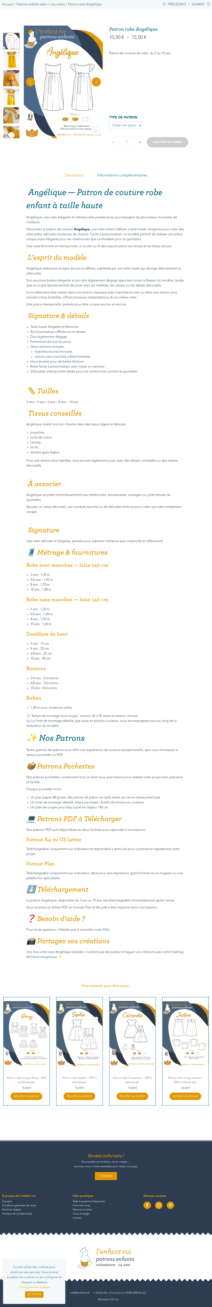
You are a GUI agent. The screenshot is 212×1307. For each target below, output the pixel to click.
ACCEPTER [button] (34, 1294)
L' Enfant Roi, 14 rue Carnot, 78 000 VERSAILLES (120, 1293)
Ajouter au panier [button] (26, 1096)
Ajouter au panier (167, 142)
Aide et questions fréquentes (89, 1201)
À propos (7, 1201)
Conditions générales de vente (19, 1205)
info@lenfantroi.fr (80, 1293)
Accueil (7, 4)
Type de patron (123, 117)
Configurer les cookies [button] (34, 1287)
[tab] (74, 175)
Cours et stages (81, 1214)
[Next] (96, 81)
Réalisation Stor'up (108, 1299)
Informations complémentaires (122, 175)
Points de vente (81, 1205)
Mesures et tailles (82, 1210)
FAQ (106, 930)
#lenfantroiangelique (41, 957)
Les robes (58, 4)
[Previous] (30, 81)
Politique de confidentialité (17, 1214)
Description (74, 175)
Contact (77, 1218)
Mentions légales (11, 1210)
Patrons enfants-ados (31, 4)
